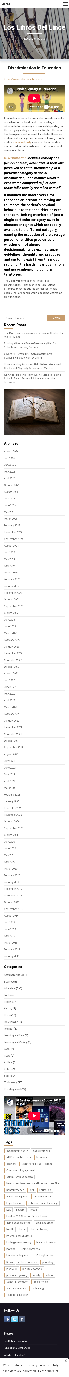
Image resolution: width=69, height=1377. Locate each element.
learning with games (17, 1255)
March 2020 (11, 868)
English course (14, 1203)
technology (37, 1288)
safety (36, 1275)
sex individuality (22, 142)
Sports (8, 1075)
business (41, 1157)
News (7, 1055)
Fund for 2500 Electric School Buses (26, 1216)
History (8, 1008)
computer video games (19, 1177)
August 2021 (11, 754)
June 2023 (10, 626)
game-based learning (18, 1222)
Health (8, 1001)
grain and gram (44, 1222)
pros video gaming (16, 1275)
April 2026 (9, 478)
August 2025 (11, 491)
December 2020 (13, 808)
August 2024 (11, 545)
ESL (8, 1209)
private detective (32, 1268)
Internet (8, 1028)
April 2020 (9, 862)
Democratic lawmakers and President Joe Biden (33, 1183)
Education (10, 988)
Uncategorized (12, 1089)
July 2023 (9, 619)
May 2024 (9, 559)
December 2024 (13, 532)
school (49, 1275)
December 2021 (13, 727)
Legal (7, 1048)
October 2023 (12, 599)
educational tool (43, 1196)
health (10, 1229)
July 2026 (9, 458)
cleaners (11, 1163)
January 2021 (11, 801)
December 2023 (13, 592)
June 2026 (10, 465)
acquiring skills (41, 1150)
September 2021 (13, 747)
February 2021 (12, 794)
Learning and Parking (16, 1042)
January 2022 (11, 720)
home (22, 1229)
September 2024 (13, 539)
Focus (33, 1209)
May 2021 (9, 774)
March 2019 (11, 942)
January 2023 (11, 646)
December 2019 (13, 888)
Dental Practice (15, 1190)
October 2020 (12, 821)
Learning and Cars (14, 1035)
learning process (30, 1249)
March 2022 (11, 707)
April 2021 (9, 781)
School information (17, 1281)
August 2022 (11, 673)
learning (10, 1249)
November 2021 (13, 734)
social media (41, 1281)
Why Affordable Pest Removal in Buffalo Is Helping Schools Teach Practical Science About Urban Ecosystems (32, 378)
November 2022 (13, 660)
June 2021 (10, 767)
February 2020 (12, 875)
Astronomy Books (14, 974)
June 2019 (10, 929)
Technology (10, 1082)
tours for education (17, 1294)
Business (9, 981)
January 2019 (11, 956)
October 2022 (12, 666)
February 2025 (12, 525)
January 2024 (11, 586)
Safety (8, 1069)
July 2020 (9, 841)
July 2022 (9, 680)
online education (27, 1262)
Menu (5, 4)
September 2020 (13, 828)
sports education (16, 1288)
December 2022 (13, 653)
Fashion (8, 995)
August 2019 (11, 915)
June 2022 (10, 687)
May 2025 (9, 512)
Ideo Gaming (11, 1022)
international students (19, 1235)
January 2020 (11, 882)
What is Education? (15, 1355)
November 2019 (13, 895)
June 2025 (10, 505)
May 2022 (9, 693)
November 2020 (13, 814)
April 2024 (9, 565)
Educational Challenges (17, 1348)
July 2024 (9, 552)
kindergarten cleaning (18, 1242)
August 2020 (11, 835)
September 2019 (13, 909)
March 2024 (11, 572)
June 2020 (10, 848)
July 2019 (9, 922)
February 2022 (12, 713)
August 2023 (11, 613)
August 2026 (11, 451)
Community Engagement (20, 1170)
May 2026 (9, 471)
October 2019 (12, 902)
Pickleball (11, 1268)
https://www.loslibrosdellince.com (23, 79)
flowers (20, 1209)
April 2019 (9, 936)
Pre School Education (16, 1341)
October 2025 (12, 485)
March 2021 (11, 788)
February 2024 (12, 579)
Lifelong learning (44, 1255)
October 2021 (12, 740)
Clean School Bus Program (37, 1163)
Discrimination (15, 158)
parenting (47, 1262)
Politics (8, 1062)
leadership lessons (47, 1242)
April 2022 (9, 700)
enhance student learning (43, 1203)
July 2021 (9, 761)
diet (32, 1190)
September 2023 (13, 606)
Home (7, 1015)
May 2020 (9, 855)
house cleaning (39, 1229)
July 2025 (9, 498)
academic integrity (17, 1150)
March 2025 (11, 518)
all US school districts (18, 1157)
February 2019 (12, 949)
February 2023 (12, 639)
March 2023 (11, 633)
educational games (17, 1196)
